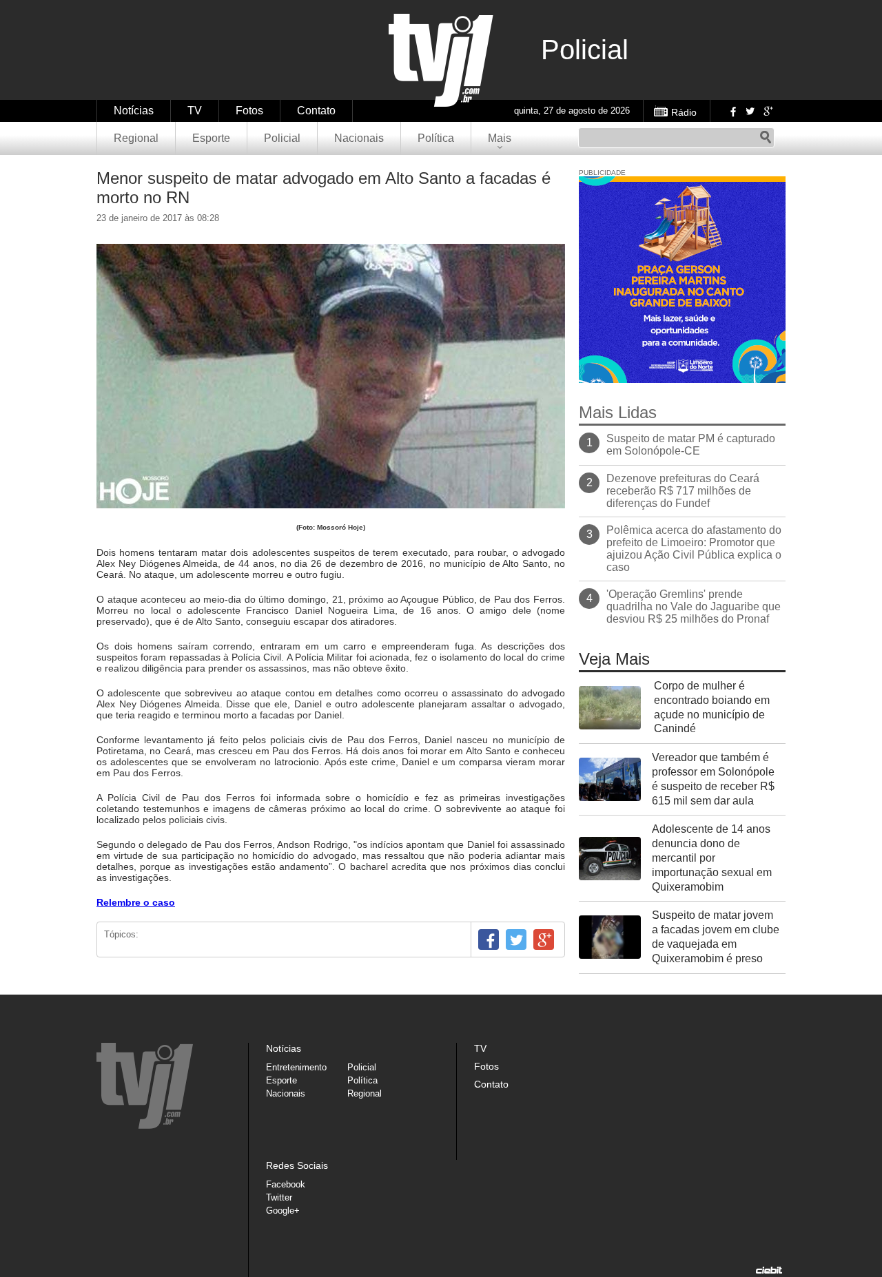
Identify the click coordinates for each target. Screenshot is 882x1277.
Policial (282, 138)
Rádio (684, 112)
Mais (499, 138)
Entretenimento (296, 1067)
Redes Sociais (297, 1165)
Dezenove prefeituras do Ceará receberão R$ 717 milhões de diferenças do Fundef (682, 491)
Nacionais (359, 138)
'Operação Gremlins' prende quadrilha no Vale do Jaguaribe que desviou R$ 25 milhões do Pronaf (693, 606)
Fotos (249, 110)
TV (194, 110)
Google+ (768, 111)
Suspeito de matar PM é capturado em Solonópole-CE (690, 445)
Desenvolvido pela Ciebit (769, 1270)
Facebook (732, 111)
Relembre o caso (135, 902)
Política (436, 138)
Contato (316, 110)
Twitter (750, 111)
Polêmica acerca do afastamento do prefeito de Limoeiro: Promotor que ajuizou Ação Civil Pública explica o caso (693, 548)
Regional (136, 138)
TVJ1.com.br (441, 60)
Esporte (211, 138)
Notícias (134, 110)
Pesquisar (765, 138)
